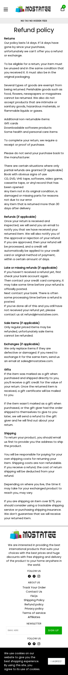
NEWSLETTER (34, 623)
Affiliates (34, 617)
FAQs (34, 596)
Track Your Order (34, 587)
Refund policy (34, 604)
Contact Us (34, 592)
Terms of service (34, 613)
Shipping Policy (34, 600)
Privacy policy (34, 608)
